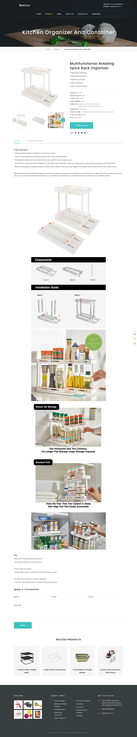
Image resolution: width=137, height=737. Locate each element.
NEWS (59, 14)
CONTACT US (83, 14)
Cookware (79, 704)
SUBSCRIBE (96, 14)
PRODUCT (49, 14)
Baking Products (60, 709)
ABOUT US (69, 14)
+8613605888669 (116, 4)
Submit (23, 625)
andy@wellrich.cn (115, 6)
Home (48, 49)
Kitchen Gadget (59, 701)
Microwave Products (83, 701)
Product (57, 49)
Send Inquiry (82, 125)
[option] (39, 86)
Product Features (35, 141)
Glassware (80, 707)
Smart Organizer (60, 718)
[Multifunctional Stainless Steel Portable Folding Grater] (18, 704)
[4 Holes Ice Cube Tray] (28, 704)
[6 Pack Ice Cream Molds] (18, 714)
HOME (39, 14)
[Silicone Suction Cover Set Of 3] (28, 714)
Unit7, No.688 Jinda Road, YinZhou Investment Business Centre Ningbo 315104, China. (111, 703)
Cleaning (79, 715)
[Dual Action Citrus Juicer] (37, 704)
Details (17, 141)
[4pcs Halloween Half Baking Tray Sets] (37, 714)
